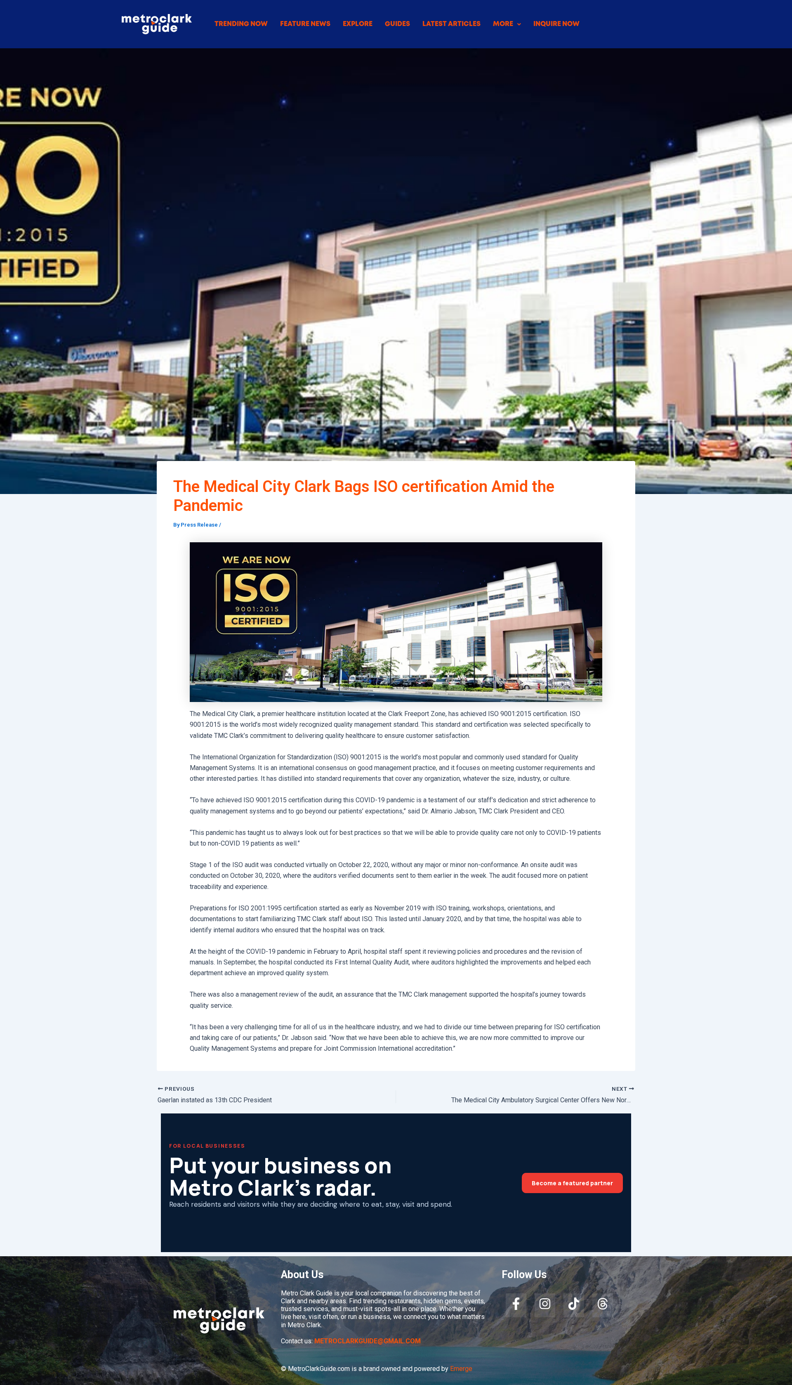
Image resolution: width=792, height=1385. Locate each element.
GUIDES (397, 24)
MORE (503, 24)
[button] (507, 24)
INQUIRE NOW (556, 24)
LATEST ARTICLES (451, 24)
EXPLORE (357, 24)
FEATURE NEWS (305, 24)
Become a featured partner (572, 1183)
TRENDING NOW (241, 24)
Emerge (461, 1369)
